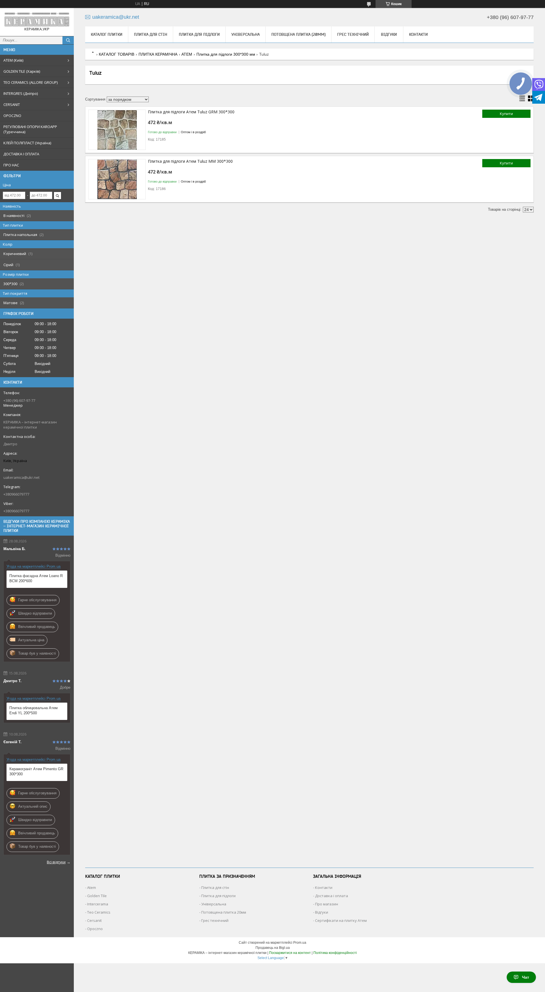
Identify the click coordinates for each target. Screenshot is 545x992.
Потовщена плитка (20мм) (298, 34)
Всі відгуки (56, 861)
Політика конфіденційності (335, 953)
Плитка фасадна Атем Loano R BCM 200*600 (36, 578)
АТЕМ (186, 54)
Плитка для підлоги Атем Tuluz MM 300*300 (190, 161)
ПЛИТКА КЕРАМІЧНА (158, 54)
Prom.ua (299, 943)
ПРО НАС (11, 165)
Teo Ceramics (98, 912)
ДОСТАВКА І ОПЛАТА (21, 153)
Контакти (418, 34)
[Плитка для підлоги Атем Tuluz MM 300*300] (117, 179)
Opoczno (95, 928)
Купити (506, 113)
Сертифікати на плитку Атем (341, 920)
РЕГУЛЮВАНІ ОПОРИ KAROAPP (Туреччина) (30, 129)
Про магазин (326, 904)
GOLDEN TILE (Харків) (21, 71)
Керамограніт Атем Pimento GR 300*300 (36, 771)
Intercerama (97, 904)
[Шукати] (68, 40)
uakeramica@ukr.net (21, 477)
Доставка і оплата (331, 895)
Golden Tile (97, 895)
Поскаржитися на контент (290, 953)
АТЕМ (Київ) (13, 60)
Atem (91, 887)
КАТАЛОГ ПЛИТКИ (106, 34)
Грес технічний (353, 34)
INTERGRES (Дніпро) (20, 93)
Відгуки (389, 34)
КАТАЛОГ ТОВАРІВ (116, 54)
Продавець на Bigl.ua (272, 948)
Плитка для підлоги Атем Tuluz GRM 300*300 (191, 111)
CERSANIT (11, 104)
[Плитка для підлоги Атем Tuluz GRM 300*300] (117, 130)
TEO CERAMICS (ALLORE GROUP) (30, 82)
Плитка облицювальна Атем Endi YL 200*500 (33, 710)
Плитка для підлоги (199, 34)
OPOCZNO (12, 115)
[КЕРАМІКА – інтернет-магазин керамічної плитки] (37, 19)
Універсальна (245, 34)
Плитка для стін (150, 34)
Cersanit (94, 920)
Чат (525, 977)
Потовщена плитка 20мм (223, 912)
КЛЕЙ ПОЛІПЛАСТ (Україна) (27, 142)
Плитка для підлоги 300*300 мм (225, 54)
